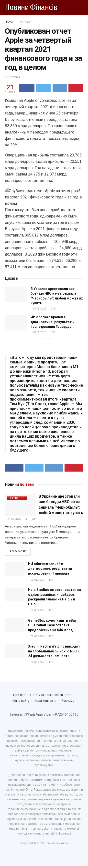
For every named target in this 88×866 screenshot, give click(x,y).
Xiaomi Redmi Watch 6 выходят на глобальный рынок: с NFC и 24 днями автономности (54, 651)
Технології (25, 22)
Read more (18, 551)
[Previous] (39, 342)
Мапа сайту (20, 700)
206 (53, 308)
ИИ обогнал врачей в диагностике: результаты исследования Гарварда (53, 322)
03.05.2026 (39, 308)
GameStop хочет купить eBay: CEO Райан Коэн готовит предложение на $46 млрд (52, 625)
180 (50, 636)
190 (50, 610)
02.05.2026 (37, 610)
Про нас (19, 695)
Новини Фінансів (31, 7)
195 (53, 332)
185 (50, 662)
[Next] (48, 342)
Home (9, 22)
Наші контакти (45, 700)
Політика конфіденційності (50, 695)
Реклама (68, 700)
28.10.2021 (12, 77)
